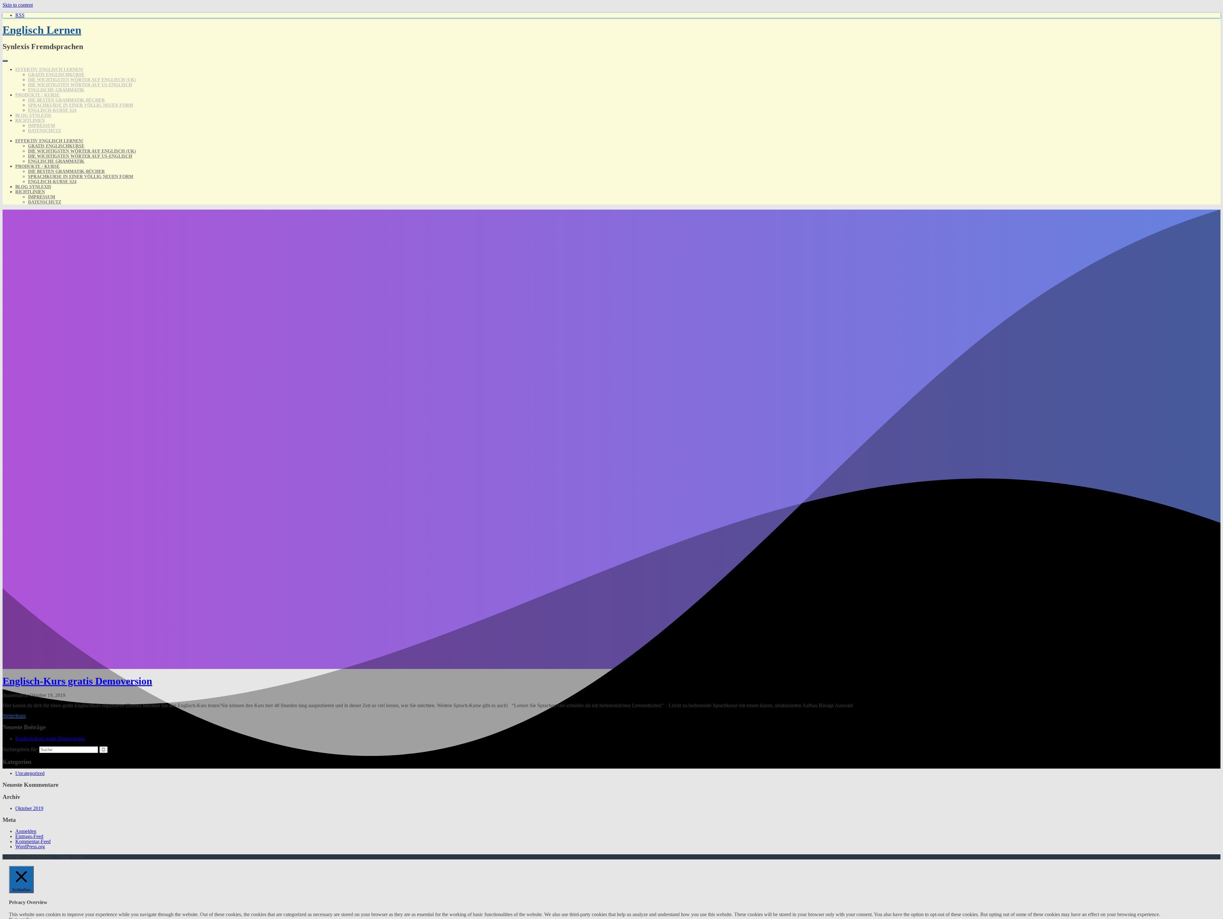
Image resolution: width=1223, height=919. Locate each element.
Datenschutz (44, 130)
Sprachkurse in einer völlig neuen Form (80, 105)
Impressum (41, 125)
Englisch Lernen (42, 30)
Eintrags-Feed (29, 836)
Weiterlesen (14, 715)
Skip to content (18, 5)
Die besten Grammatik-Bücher (66, 100)
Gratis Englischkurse (56, 74)
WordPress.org (30, 846)
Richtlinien (30, 120)
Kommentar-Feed (33, 841)
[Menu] (5, 61)
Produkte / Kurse (37, 95)
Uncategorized (30, 773)
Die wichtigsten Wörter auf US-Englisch (80, 85)
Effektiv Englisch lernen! (49, 69)
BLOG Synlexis (33, 115)
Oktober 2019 (29, 808)
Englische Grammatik (56, 90)
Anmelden (25, 831)
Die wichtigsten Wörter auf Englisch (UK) (82, 79)
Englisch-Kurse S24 (52, 110)
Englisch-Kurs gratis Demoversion (77, 681)
